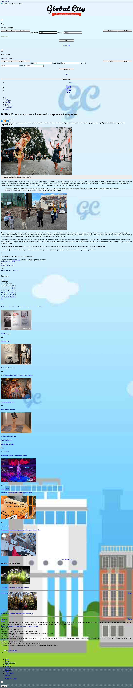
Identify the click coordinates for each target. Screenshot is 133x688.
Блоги (7, 671)
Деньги (7, 104)
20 (8, 294)
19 (6, 294)
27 (8, 296)
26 (6, 296)
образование (15, 270)
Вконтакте (9, 30)
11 (4, 292)
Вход (66, 74)
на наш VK (16, 260)
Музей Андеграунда (5, 333)
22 (13, 294)
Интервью (8, 670)
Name (32, 63)
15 (13, 292)
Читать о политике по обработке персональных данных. (19, 626)
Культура (8, 101)
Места (68, 87)
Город (68, 86)
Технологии (9, 106)
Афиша (3, 280)
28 (10, 296)
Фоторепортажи (10, 663)
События (68, 89)
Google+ (23, 30)
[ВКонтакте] (2, 121)
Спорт (7, 99)
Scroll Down (5, 1)
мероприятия (4, 270)
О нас (3, 621)
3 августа (4, 619)
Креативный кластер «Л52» (7, 402)
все (6, 97)
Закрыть (4, 686)
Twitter (111, 30)
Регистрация (66, 45)
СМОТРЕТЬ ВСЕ (7, 440)
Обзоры (7, 664)
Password (60, 32)
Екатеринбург (66, 79)
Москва (70, 82)
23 (15, 294)
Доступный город (11, 677)
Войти (66, 40)
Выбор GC (8, 666)
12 (6, 292)
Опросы (7, 675)
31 (2, 299)
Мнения (7, 668)
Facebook (125, 30)
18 (4, 294)
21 (10, 294)
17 (2, 294)
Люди (68, 90)
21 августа (4, 593)
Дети (9, 270)
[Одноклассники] (5, 121)
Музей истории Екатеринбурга (8, 367)
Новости (7, 661)
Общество (8, 102)
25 (4, 296)
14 (10, 292)
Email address (34, 32)
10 (2, 292)
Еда (68, 92)
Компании (8, 108)
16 (15, 292)
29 (13, 296)
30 (15, 296)
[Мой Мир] (7, 121)
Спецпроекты (9, 673)
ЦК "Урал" (11, 265)
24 (2, 296)
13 (8, 292)
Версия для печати (7, 261)
